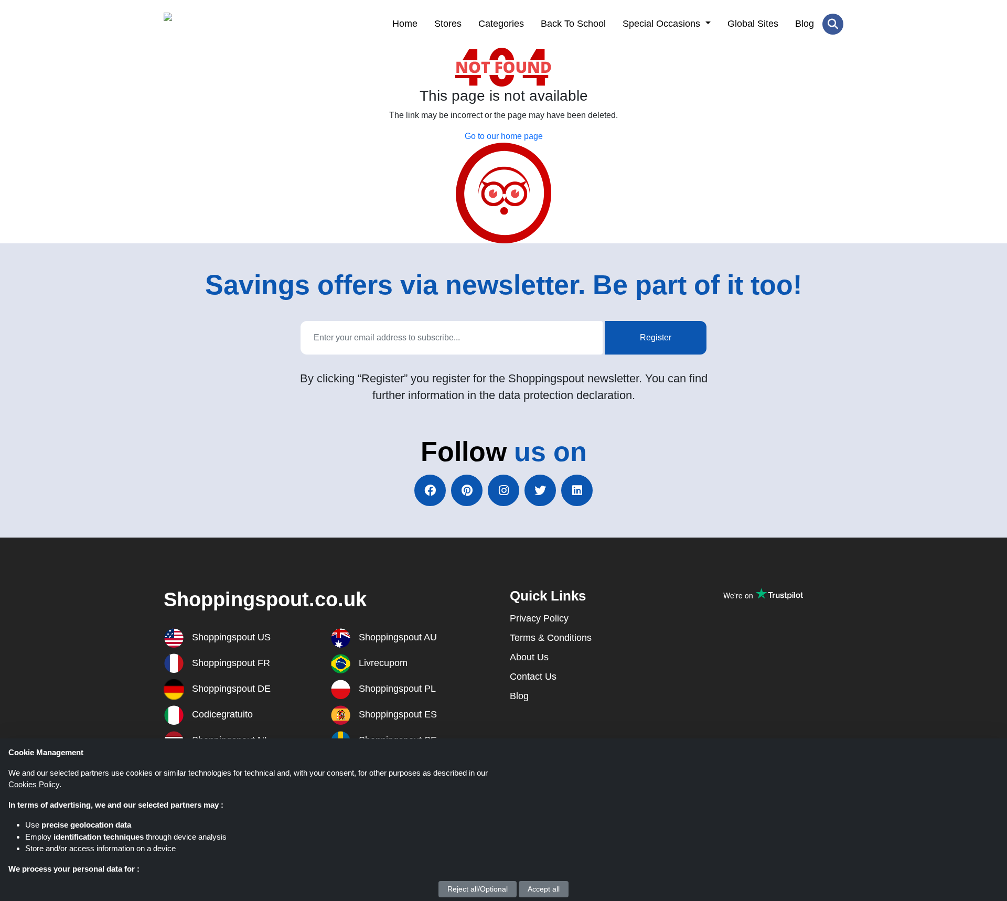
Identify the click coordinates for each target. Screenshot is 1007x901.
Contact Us (533, 676)
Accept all (544, 889)
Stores (448, 23)
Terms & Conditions (551, 637)
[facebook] (430, 490)
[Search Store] (832, 24)
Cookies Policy (33, 784)
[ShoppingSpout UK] (215, 24)
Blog (804, 23)
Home (404, 23)
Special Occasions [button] (663, 23)
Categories (501, 23)
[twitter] (540, 490)
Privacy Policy (539, 618)
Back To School (573, 23)
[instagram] (503, 490)
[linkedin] (577, 490)
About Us (529, 657)
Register (655, 337)
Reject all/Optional (477, 889)
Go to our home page (504, 136)
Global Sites (752, 23)
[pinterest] (467, 490)
